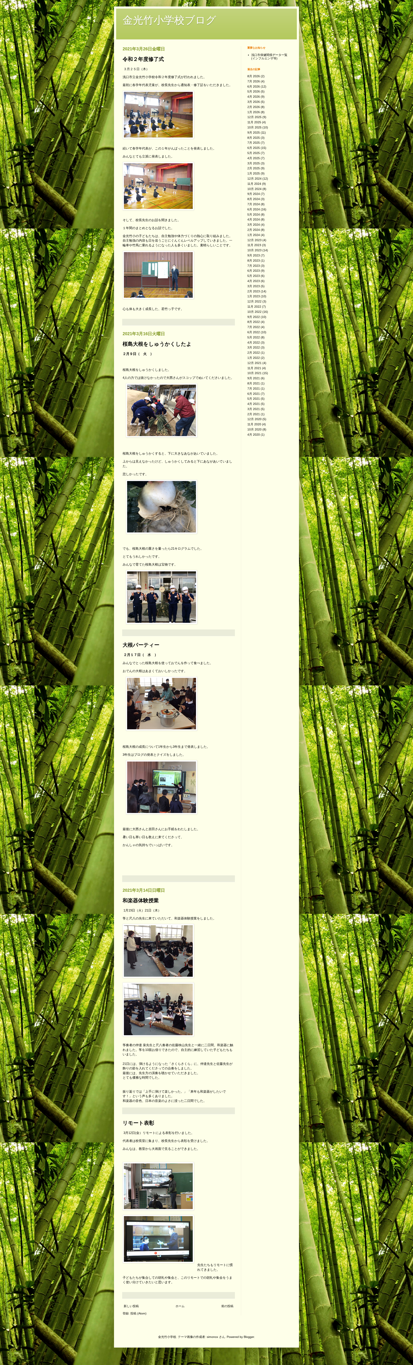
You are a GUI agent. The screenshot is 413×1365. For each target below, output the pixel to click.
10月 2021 (254, 373)
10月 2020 (254, 429)
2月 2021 (253, 414)
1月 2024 (253, 235)
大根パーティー (141, 645)
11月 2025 (254, 122)
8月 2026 (253, 76)
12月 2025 (254, 117)
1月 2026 (253, 112)
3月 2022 (253, 347)
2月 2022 (253, 352)
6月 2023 (253, 270)
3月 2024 (253, 224)
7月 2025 (253, 142)
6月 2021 (253, 393)
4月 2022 (253, 342)
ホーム (180, 1306)
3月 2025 (253, 163)
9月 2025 (253, 132)
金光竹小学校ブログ (169, 20)
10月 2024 (254, 189)
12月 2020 (254, 419)
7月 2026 (253, 81)
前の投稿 (227, 1306)
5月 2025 (253, 153)
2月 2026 (253, 107)
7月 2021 (253, 388)
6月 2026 (253, 86)
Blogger (249, 1337)
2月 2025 (253, 168)
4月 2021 (253, 404)
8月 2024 (253, 199)
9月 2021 (253, 378)
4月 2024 (253, 219)
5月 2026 (253, 91)
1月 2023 (253, 296)
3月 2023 (253, 286)
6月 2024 (253, 209)
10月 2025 (254, 127)
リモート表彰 (138, 1123)
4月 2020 (253, 434)
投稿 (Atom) (138, 1313)
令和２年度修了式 (143, 59)
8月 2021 (253, 383)
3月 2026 (253, 101)
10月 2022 (254, 311)
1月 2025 (253, 173)
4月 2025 (253, 158)
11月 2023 (254, 245)
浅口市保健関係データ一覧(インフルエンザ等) (269, 56)
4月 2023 (253, 281)
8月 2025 (253, 137)
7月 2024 (253, 204)
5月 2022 (253, 337)
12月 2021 (254, 363)
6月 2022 (253, 332)
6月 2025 (253, 148)
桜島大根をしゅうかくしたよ (157, 344)
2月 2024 (253, 229)
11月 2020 (254, 424)
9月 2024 (253, 194)
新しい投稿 (131, 1306)
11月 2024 (254, 183)
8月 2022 (253, 322)
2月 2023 (253, 291)
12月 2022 (254, 301)
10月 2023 (254, 250)
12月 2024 (254, 178)
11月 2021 (254, 368)
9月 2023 (253, 255)
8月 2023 (253, 260)
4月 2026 (253, 96)
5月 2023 (253, 276)
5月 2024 (253, 214)
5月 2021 (253, 398)
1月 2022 (253, 357)
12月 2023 (254, 240)
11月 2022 (254, 306)
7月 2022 (253, 327)
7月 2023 (253, 265)
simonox (212, 1337)
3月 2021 (253, 409)
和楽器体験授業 (141, 900)
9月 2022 (253, 317)
